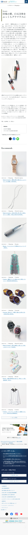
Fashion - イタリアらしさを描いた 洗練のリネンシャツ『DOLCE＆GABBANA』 (14, 412)
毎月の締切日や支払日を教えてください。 (12, 453)
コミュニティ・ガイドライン (8, 505)
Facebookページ (11, 514)
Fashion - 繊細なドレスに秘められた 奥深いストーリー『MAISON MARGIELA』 (14, 280)
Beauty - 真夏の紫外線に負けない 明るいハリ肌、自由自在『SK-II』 (14, 379)
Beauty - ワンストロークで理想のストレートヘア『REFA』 (14, 247)
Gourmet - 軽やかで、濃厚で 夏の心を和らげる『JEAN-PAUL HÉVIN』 (14, 313)
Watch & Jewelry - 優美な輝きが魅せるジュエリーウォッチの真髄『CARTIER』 (14, 180)
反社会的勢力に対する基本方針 (8, 494)
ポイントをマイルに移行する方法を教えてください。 (15, 465)
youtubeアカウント (21, 514)
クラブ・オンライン (14, 481)
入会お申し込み (14, 475)
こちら (19, 437)
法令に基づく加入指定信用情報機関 (9, 492)
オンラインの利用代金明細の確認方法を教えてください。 (15, 456)
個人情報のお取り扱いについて (8, 490)
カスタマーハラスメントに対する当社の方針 (11, 499)
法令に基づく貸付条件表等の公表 (9, 496)
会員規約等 (4, 486)
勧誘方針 (4, 501)
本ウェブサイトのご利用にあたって (9, 503)
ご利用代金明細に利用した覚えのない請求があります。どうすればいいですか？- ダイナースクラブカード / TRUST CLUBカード (14, 462)
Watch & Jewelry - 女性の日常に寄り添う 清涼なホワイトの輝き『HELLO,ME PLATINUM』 (14, 213)
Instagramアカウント (16, 514)
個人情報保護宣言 (5, 488)
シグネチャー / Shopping (13, 5)
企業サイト (4, 509)
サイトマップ (4, 507)
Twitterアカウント (6, 514)
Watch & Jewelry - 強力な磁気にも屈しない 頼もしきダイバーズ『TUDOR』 (14, 346)
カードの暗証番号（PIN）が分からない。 (12, 459)
